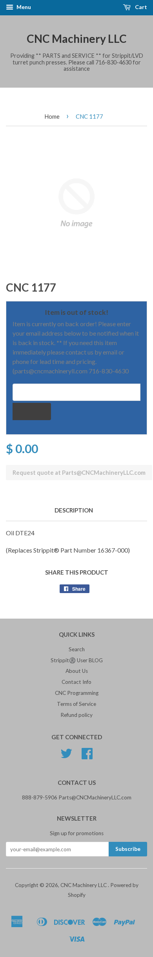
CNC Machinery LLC (77, 38)
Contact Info (76, 682)
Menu (23, 7)
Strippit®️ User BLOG (77, 660)
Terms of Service (76, 704)
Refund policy (76, 715)
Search (77, 649)
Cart (140, 7)
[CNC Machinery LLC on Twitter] (66, 756)
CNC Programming (76, 693)
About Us (77, 671)
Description (74, 510)
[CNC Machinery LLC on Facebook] (87, 756)
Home (52, 116)
